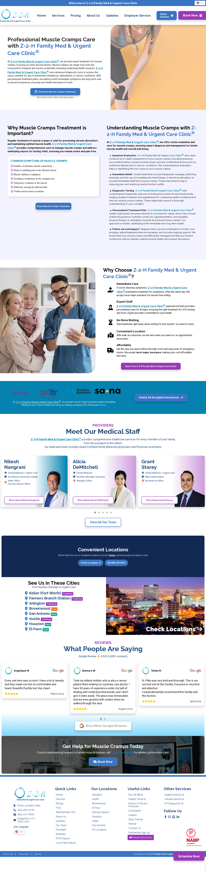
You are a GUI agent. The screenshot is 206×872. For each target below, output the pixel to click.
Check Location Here (28, 805)
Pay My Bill (134, 794)
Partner (132, 823)
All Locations (99, 829)
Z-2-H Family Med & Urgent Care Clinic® (167, 854)
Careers (132, 815)
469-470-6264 (25, 814)
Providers (61, 829)
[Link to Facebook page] (165, 817)
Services (60, 799)
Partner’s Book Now (142, 837)
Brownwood (43, 608)
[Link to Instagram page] (169, 817)
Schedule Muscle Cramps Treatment (57, 92)
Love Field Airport (66, 842)
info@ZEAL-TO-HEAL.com (26, 820)
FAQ (58, 807)
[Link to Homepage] (15, 14)
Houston (39, 624)
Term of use (8, 854)
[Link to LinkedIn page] (178, 817)
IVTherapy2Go (173, 803)
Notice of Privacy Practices (137, 805)
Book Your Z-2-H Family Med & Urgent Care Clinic (150, 366)
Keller (95, 821)
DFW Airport (63, 838)
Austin (40, 618)
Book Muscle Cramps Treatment (53, 206)
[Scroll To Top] (201, 866)
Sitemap (38, 854)
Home (59, 794)
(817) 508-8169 (123, 752)
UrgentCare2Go (173, 794)
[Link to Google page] (173, 817)
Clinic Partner (135, 819)
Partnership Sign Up (139, 832)
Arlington (43, 603)
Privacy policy (23, 854)
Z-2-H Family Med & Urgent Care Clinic (34, 61)
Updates (60, 821)
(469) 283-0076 (117, 562)
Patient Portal (135, 799)
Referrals (61, 834)
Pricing (59, 803)
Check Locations (89, 562)
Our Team (61, 825)
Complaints (134, 810)
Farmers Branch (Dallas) (55, 598)
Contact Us (134, 828)
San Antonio (42, 613)
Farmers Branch (100, 812)
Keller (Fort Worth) (51, 593)
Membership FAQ (65, 812)
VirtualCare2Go (173, 799)
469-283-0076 (25, 809)
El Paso (38, 629)
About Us (61, 816)
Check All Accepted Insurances (159, 397)
